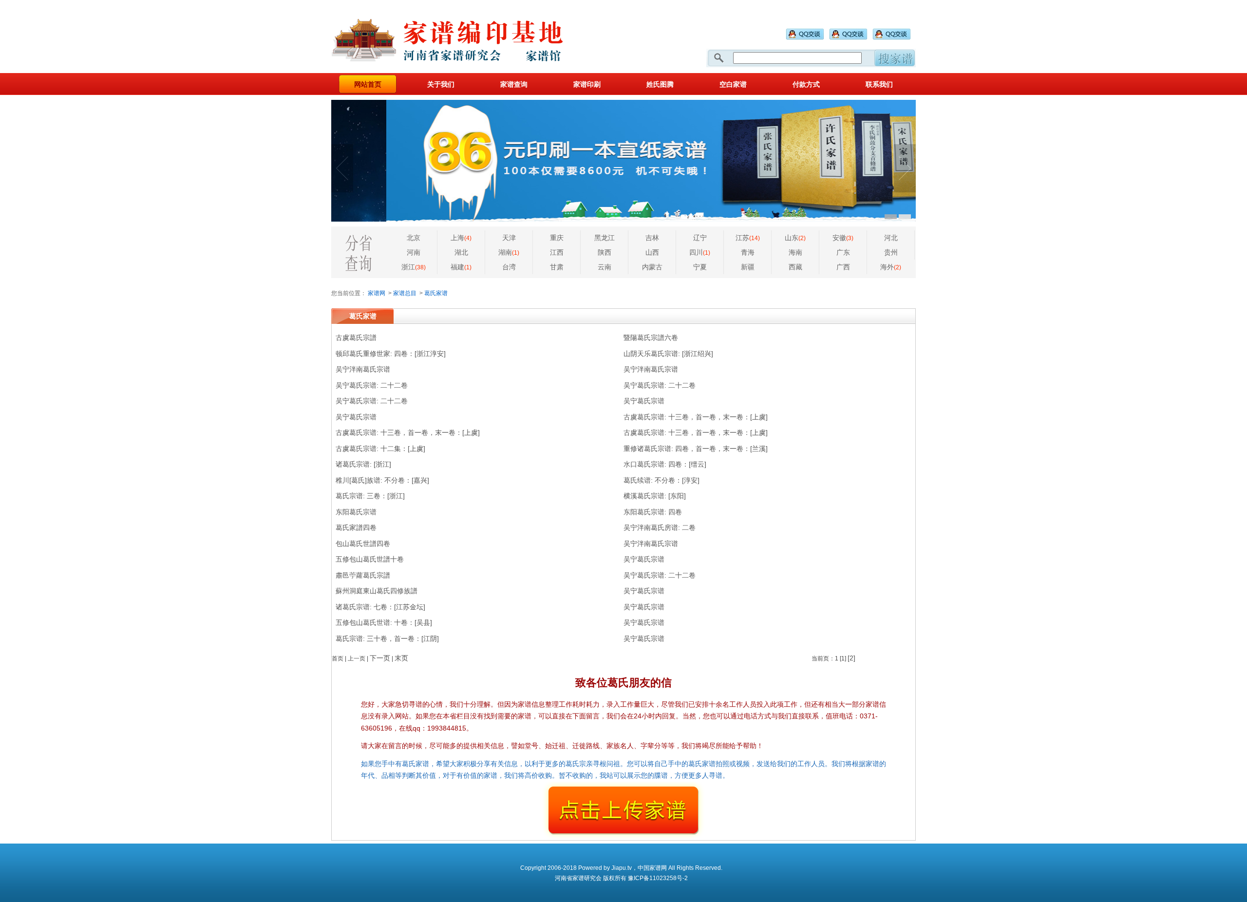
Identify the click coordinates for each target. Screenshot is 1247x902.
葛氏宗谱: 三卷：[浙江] (370, 496)
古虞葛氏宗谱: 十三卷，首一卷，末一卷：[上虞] (696, 417)
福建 (461, 267)
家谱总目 (404, 293)
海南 (795, 252)
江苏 (748, 238)
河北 (891, 238)
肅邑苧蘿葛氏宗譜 (363, 575)
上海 (461, 238)
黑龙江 (604, 238)
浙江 (413, 267)
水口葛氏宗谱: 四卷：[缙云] (665, 464)
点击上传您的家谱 (623, 811)
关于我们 (440, 84)
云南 (604, 267)
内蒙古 (652, 267)
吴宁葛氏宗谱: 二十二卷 (372, 385)
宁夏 (700, 267)
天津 (509, 238)
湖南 (508, 252)
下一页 (380, 658)
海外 (890, 267)
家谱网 (376, 293)
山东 (795, 238)
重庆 (557, 238)
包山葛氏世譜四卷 (363, 543)
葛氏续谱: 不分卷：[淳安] (661, 480)
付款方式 (806, 84)
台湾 (509, 267)
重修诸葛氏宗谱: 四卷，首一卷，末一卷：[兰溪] (696, 448)
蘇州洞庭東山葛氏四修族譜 (376, 591)
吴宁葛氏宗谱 (644, 401)
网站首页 (367, 84)
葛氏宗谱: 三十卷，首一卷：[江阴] (387, 638)
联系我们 (879, 84)
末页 (401, 658)
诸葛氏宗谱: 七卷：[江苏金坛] (380, 607)
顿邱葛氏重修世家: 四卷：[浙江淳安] (391, 353)
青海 (748, 252)
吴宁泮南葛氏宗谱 (363, 369)
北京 (413, 238)
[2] (851, 658)
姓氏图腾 (660, 84)
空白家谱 (733, 84)
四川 (699, 252)
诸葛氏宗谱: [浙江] (363, 464)
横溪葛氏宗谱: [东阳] (655, 496)
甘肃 (557, 267)
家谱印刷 (587, 84)
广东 (843, 252)
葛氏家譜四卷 (356, 527)
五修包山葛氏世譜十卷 (370, 559)
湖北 (461, 252)
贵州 (891, 252)
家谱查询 (514, 84)
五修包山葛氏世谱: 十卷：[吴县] (384, 622)
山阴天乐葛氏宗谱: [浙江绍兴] (668, 353)
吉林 (652, 238)
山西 (652, 252)
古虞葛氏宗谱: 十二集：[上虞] (380, 448)
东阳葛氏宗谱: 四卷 (653, 512)
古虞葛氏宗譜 (356, 337)
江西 (557, 252)
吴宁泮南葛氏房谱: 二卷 (660, 527)
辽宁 (700, 238)
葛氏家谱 (436, 293)
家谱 (453, 36)
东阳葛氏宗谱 (356, 512)
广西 (843, 267)
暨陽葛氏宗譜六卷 (651, 337)
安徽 (842, 238)
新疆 (748, 267)
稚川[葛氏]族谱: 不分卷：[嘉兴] (382, 480)
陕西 (604, 252)
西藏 (795, 267)
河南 (413, 252)
